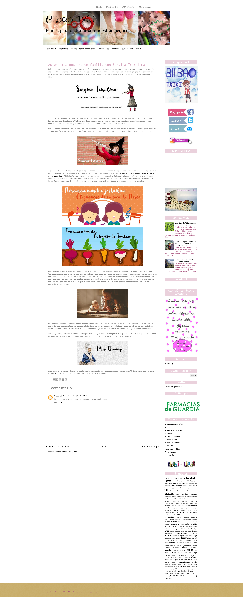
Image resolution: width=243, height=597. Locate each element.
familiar (168, 526)
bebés (187, 488)
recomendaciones (184, 562)
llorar (183, 541)
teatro (184, 571)
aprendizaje (168, 486)
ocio (167, 552)
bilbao (170, 491)
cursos (195, 508)
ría (192, 564)
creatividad (193, 504)
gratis (167, 529)
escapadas (171, 517)
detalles (183, 510)
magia (195, 541)
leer (190, 538)
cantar (174, 497)
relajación (168, 564)
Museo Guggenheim (172, 436)
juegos (195, 536)
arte (174, 486)
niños (191, 550)
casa (185, 497)
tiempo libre (192, 571)
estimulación (187, 520)
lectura (184, 538)
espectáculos (179, 520)
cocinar (195, 499)
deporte (177, 510)
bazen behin (180, 488)
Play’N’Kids (170, 479)
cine (180, 499)
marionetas (181, 543)
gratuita (173, 529)
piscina (188, 558)
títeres (167, 576)
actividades (190, 478)
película (190, 555)
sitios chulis (180, 566)
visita (167, 578)
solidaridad (174, 569)
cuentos (169, 508)
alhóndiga (190, 481)
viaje (195, 576)
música (185, 547)
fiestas (174, 527)
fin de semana (183, 527)
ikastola (178, 531)
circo (184, 499)
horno (172, 531)
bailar (195, 486)
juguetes (168, 538)
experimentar (192, 522)
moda (195, 543)
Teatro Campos (170, 446)
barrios (167, 488)
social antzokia (192, 567)
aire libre (177, 481)
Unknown (58, 396)
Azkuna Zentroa (171, 427)
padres (174, 552)
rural (189, 564)
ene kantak (188, 515)
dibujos (195, 510)
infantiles (176, 536)
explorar (168, 524)
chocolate (174, 499)
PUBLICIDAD (144, 7)
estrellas (194, 520)
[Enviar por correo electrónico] (54, 379)
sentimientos (169, 567)
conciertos (177, 501)
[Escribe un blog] (57, 379)
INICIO (99, 7)
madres (190, 541)
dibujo (190, 510)
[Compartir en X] (60, 379)
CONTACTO (128, 7)
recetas (168, 562)
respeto (174, 564)
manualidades (171, 543)
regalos (194, 562)
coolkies (178, 504)
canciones (193, 494)
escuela (180, 517)
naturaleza (193, 547)
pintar (167, 558)
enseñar (195, 515)
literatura (175, 541)
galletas (195, 527)
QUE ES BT (112, 7)
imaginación (183, 533)
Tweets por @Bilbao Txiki (175, 386)
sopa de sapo (191, 569)
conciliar (186, 501)
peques (195, 555)
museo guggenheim (185, 545)
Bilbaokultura (170, 433)
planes (194, 557)
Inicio (105, 447)
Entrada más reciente (57, 447)
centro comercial (192, 497)
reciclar (174, 562)
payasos (184, 555)
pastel (178, 555)
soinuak (167, 569)
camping (185, 494)
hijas (195, 529)
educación (169, 515)
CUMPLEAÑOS (127, 49)
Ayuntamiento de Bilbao (174, 424)
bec (191, 488)
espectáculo (170, 519)
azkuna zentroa (188, 486)
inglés (182, 536)
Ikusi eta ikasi (170, 455)
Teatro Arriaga (170, 452)
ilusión (194, 531)
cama (178, 494)
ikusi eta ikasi (186, 531)
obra (196, 550)
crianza (168, 506)
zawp (170, 578)
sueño (171, 571)
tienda (167, 574)
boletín (54, 373)
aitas (183, 481)
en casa (178, 515)
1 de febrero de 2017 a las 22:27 (75, 396)
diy (191, 513)
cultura (177, 508)
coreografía (185, 504)
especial (194, 517)
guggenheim (181, 529)
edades (195, 513)
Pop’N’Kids (179, 479)
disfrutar (176, 513)
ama (195, 481)
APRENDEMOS (103, 49)
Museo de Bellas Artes (173, 430)
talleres (177, 571)
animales (173, 483)
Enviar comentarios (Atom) (66, 452)
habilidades (190, 529)
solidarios (182, 569)
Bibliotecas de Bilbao (172, 449)
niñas (184, 550)
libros (168, 540)
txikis (194, 573)
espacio (187, 517)
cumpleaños (187, 508)
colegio (169, 501)
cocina (190, 499)
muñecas (177, 547)
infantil (169, 535)
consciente (194, 501)
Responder (58, 402)
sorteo (167, 571)
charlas (167, 499)
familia (194, 524)
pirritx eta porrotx (177, 558)
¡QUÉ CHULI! (51, 49)
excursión (175, 522)
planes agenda (170, 560)
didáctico (168, 513)
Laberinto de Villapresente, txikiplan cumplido (185, 224)
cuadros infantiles (179, 506)
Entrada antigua (150, 447)
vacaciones (189, 576)
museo (173, 545)
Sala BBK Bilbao (171, 439)
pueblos (195, 560)
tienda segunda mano (177, 574)
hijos (167, 531)
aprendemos (183, 483)
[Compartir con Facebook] (63, 379)
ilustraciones (170, 533)
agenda (169, 481)
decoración (169, 510)
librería (194, 538)
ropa (184, 564)
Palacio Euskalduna (172, 443)
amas (167, 483)
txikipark (188, 574)
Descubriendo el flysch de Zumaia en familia (185, 260)
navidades (177, 550)
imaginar (194, 533)
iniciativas (189, 536)
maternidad (189, 543)
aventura (179, 486)
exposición (176, 524)
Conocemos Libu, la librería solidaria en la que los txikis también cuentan (186, 243)
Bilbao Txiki (70, 19)
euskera (168, 522)
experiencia (183, 522)
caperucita (180, 497)
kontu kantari (176, 538)
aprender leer (193, 484)
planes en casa (181, 560)
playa (190, 560)
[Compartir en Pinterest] (66, 379)
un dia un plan (177, 576)
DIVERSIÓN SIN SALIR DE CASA (83, 49)
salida (195, 564)
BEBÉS (138, 49)
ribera (179, 564)
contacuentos (170, 504)
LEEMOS (115, 49)
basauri (173, 488)
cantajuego (168, 497)
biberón (195, 488)
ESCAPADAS (63, 49)
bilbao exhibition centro (186, 491)
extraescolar (186, 524)
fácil (191, 527)
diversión (185, 512)
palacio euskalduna (185, 553)
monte (167, 545)
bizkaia (170, 494)
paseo (173, 555)
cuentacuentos (191, 506)
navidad (169, 550)
